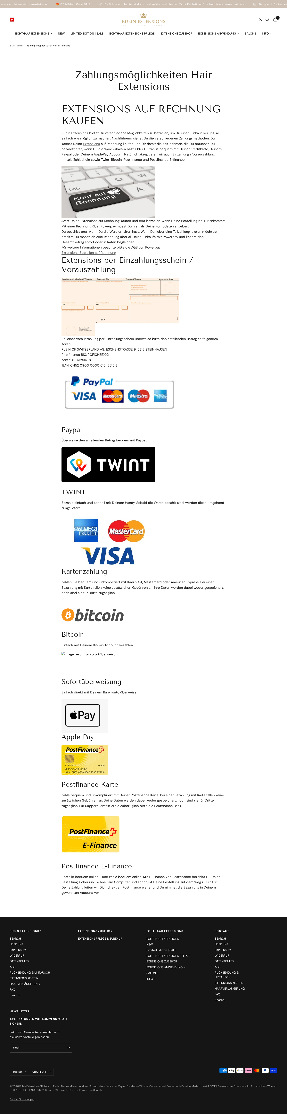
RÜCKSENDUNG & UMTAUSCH (30, 973)
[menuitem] (33, 33)
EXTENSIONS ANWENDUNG (217, 34)
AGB (12, 967)
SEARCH (15, 939)
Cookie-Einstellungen (22, 1099)
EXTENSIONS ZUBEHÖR (176, 34)
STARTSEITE (16, 45)
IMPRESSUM (18, 950)
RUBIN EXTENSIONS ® (26, 931)
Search (15, 995)
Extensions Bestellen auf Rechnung (89, 252)
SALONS (250, 34)
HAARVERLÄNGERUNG (25, 984)
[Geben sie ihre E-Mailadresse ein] (68, 1048)
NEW (61, 34)
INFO (265, 34)
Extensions (91, 144)
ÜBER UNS (16, 944)
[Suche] (267, 19)
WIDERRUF (17, 956)
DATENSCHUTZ (19, 961)
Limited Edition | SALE (87, 34)
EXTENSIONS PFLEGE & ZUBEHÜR (100, 939)
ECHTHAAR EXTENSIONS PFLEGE (132, 34)
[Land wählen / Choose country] (12, 20)
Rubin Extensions (75, 133)
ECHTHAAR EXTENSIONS (32, 34)
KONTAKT (222, 931)
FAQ (12, 990)
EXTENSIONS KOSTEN (24, 978)
